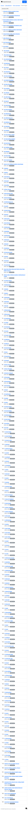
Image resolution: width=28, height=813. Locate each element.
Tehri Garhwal (16, 5)
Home (2, 5)
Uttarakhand (8, 5)
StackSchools (7, 2)
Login (24, 2)
